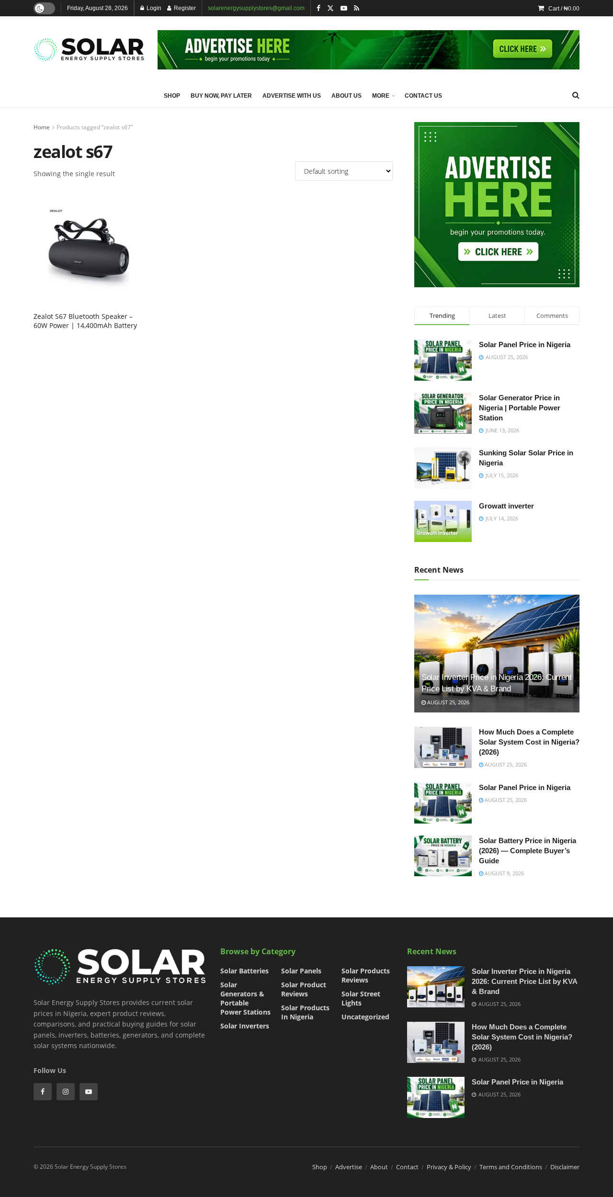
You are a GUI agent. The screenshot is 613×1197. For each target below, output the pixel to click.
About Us (346, 95)
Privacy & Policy (449, 1167)
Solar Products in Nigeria (305, 1012)
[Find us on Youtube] (344, 8)
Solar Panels (301, 970)
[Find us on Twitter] (330, 8)
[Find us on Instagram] (66, 1091)
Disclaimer (564, 1167)
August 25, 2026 (447, 702)
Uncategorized (365, 1016)
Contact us (423, 95)
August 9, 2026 (503, 873)
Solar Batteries (244, 970)
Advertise (348, 1167)
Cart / (563, 8)
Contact (407, 1167)
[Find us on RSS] (356, 8)
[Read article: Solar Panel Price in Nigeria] (443, 803)
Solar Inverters (244, 1025)
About (379, 1167)
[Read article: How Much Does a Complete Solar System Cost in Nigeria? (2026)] (443, 747)
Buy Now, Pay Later (221, 95)
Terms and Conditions (510, 1167)
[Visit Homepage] (89, 49)
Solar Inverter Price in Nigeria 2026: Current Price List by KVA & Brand (524, 981)
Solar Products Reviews (365, 975)
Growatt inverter (506, 506)
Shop (172, 95)
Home (42, 127)
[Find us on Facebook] (318, 8)
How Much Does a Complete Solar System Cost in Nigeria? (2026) (529, 742)
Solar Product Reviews (303, 989)
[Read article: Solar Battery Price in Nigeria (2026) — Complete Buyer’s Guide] (443, 856)
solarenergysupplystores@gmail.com (256, 8)
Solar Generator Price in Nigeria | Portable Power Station (519, 408)
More (380, 95)
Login (153, 8)
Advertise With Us (291, 95)
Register (184, 8)
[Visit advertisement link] (368, 49)
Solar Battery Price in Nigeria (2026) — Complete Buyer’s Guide (527, 850)
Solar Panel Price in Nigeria (524, 344)
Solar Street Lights (360, 998)
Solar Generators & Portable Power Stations (245, 998)
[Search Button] (575, 95)
